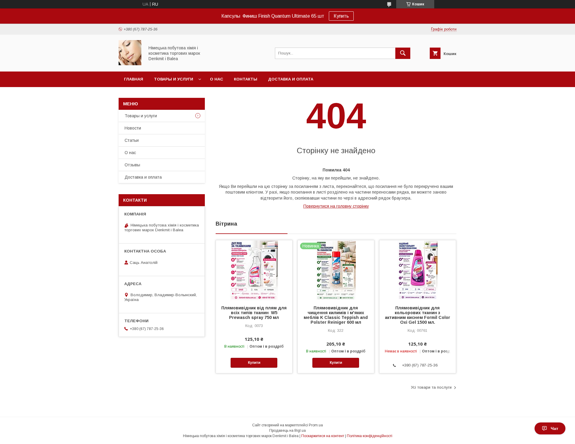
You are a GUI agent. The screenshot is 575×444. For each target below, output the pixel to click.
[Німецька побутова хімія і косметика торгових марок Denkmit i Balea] (130, 63)
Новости (133, 128)
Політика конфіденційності (369, 436)
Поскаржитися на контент (322, 436)
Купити (254, 363)
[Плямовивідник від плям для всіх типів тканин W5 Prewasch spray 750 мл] (254, 270)
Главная (133, 79)
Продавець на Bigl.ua (287, 430)
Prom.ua (316, 425)
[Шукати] (402, 53)
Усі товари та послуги (431, 387)
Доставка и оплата (290, 79)
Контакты (245, 79)
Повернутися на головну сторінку (336, 206)
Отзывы (132, 164)
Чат (554, 428)
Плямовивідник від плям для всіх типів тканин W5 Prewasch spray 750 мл (254, 312)
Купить (341, 16)
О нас (216, 79)
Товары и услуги (173, 79)
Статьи (132, 140)
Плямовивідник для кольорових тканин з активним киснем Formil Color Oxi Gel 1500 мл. (417, 315)
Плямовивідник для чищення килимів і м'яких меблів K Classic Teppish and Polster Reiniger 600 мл (336, 315)
